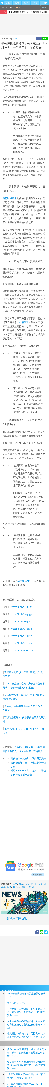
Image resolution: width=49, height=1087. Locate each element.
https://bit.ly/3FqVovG (22, 621)
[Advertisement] (24, 960)
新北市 (32, 887)
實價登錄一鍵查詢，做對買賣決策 (28, 758)
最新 (8, 3)
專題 (26, 3)
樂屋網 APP (23, 581)
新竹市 (34, 884)
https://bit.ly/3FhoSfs (21, 629)
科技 (21, 884)
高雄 (27, 884)
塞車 (15, 884)
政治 (35, 3)
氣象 (44, 7)
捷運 (40, 884)
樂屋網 (15, 39)
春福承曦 (23, 322)
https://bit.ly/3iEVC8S (22, 650)
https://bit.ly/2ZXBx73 (22, 607)
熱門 (17, 3)
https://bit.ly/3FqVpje (21, 614)
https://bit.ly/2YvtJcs (21, 643)
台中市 (16, 887)
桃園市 (24, 887)
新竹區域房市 (10, 198)
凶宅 (9, 887)
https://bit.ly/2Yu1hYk (22, 636)
